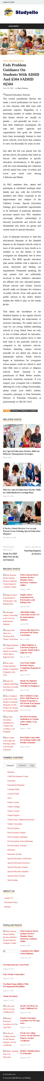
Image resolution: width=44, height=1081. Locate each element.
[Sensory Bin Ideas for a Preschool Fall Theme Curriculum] (10, 630)
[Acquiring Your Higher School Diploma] (10, 951)
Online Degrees (13, 815)
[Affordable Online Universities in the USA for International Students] (10, 612)
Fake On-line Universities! (14, 974)
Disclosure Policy (11, 902)
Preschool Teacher (14, 854)
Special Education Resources (18, 863)
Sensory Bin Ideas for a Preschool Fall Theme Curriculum (29, 632)
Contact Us (8, 898)
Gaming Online (13, 789)
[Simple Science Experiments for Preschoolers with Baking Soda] (10, 595)
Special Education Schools (13, 61)
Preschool (11, 850)
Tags (32, 765)
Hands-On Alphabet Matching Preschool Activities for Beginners (29, 683)
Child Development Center (17, 776)
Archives (22, 765)
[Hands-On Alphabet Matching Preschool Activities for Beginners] (10, 681)
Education (11, 781)
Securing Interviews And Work (16, 965)
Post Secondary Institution (17, 837)
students (33, 411)
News (9, 798)
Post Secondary (13, 828)
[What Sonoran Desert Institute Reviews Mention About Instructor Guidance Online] (10, 575)
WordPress (16, 1078)
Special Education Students (17, 871)
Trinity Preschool (10, 996)
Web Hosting (12, 880)
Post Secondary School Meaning (20, 841)
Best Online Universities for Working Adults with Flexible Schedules (30, 740)
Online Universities (14, 824)
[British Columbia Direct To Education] (10, 1051)
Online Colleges (13, 807)
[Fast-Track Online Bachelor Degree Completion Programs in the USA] (10, 663)
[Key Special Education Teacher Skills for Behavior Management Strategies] (22, 437)
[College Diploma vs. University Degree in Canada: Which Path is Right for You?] (10, 645)
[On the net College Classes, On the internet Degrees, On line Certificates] (10, 1033)
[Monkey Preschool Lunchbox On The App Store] (10, 1018)
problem (24, 411)
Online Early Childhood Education (20, 820)
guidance (15, 411)
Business (10, 772)
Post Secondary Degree (16, 833)
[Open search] (38, 26)
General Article (13, 794)
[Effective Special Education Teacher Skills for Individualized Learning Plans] (22, 475)
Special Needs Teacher (16, 876)
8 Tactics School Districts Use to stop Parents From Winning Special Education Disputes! (21, 531)
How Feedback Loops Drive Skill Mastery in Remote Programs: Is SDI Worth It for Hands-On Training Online (30, 701)
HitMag (27, 1078)
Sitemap (7, 907)
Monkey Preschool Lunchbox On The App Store (30, 1020)
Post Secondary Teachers (17, 845)
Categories (10, 765)
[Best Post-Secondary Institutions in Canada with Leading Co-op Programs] (10, 717)
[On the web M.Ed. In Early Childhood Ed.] (10, 1006)
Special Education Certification (19, 858)
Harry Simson (23, 88)
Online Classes (13, 802)
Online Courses (13, 811)
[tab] (10, 765)
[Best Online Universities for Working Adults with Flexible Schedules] (10, 738)
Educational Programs (15, 785)
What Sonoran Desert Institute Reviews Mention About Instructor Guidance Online (29, 580)
